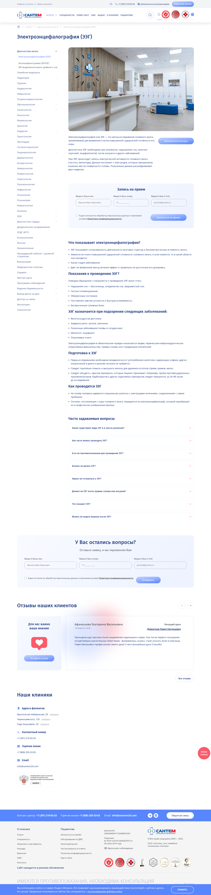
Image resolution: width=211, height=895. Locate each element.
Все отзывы (185, 678)
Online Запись (204, 753)
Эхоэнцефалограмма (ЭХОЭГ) (33, 63)
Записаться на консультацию (155, 4)
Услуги (50, 15)
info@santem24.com (27, 766)
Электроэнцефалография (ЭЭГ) (34, 56)
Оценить (35, 783)
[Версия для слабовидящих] (111, 4)
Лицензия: (109, 838)
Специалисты (67, 15)
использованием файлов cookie (105, 891)
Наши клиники (44, 4)
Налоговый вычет (69, 844)
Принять (182, 889)
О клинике (112, 15)
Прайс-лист (83, 15)
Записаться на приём (71, 834)
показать (54, 714)
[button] (192, 14)
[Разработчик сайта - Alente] (184, 884)
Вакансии (21, 853)
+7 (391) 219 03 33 (126, 4)
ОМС (93, 15)
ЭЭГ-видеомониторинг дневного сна (37, 67)
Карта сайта (66, 858)
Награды (21, 848)
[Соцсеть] (150, 815)
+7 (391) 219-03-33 (26, 738)
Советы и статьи (25, 4)
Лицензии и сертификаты (29, 844)
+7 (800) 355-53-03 (26, 752)
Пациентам (126, 15)
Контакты (21, 862)
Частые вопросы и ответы (73, 848)
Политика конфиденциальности (76, 853)
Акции (101, 15)
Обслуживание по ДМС (72, 839)
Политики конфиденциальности (104, 218)
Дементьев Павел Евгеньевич (164, 629)
